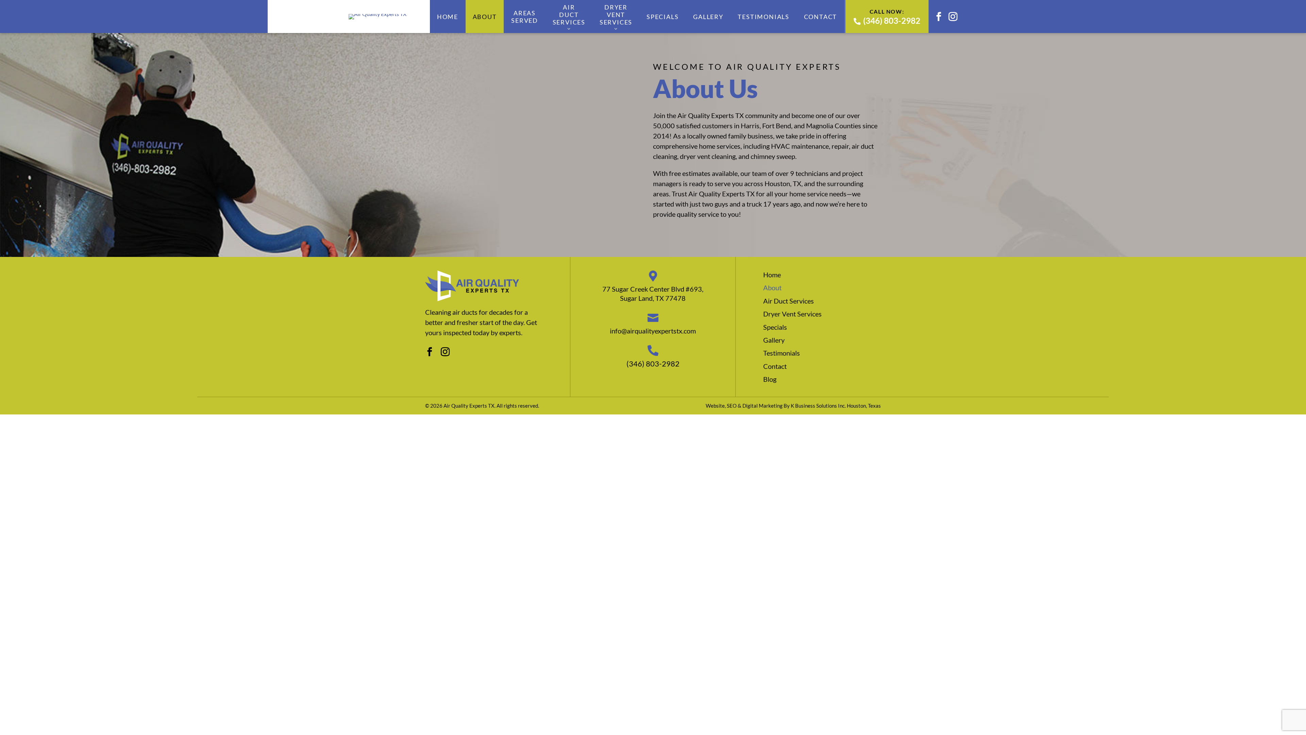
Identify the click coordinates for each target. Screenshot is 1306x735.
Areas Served (524, 16)
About (485, 16)
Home (447, 16)
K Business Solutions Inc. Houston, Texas (836, 406)
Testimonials (763, 16)
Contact (820, 16)
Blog (769, 379)
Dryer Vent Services (616, 14)
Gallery (708, 16)
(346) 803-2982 (891, 21)
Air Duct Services (569, 14)
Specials (663, 16)
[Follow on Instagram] (953, 16)
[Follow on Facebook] (938, 16)
